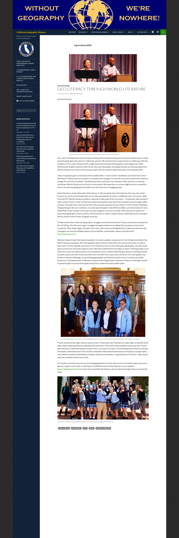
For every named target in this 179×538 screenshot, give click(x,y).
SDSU (92, 428)
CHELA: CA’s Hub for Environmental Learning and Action (25, 63)
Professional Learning (99, 32)
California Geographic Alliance (31, 32)
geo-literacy (64, 428)
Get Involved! (142, 32)
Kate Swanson (77, 94)
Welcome (72, 32)
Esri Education (21, 85)
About (130, 32)
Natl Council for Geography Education (24, 91)
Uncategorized (63, 86)
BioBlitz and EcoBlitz (24, 96)
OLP (85, 428)
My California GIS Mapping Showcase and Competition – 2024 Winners (25, 168)
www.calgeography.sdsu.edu (70, 369)
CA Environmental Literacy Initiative (26, 71)
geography (76, 428)
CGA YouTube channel (26, 101)
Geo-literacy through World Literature (101, 88)
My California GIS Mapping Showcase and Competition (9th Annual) (25, 149)
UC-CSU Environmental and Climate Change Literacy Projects (26, 78)
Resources (82, 32)
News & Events (118, 32)
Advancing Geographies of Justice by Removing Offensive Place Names (26, 158)
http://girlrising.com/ (66, 234)
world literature (103, 428)
